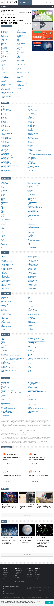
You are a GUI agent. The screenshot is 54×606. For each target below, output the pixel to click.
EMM (2, 211)
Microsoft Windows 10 (6, 169)
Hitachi (2, 69)
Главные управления (6, 349)
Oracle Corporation (5, 91)
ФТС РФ (29, 371)
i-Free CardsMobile (5, 145)
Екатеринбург (4, 396)
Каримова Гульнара (32, 256)
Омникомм (19, 75)
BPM (2, 199)
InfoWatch (3, 76)
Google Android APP (6, 138)
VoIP (2, 240)
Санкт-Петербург (31, 388)
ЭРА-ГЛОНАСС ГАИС (32, 169)
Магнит (3, 328)
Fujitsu (2, 67)
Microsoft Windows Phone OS (8, 171)
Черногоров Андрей (32, 284)
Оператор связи (31, 214)
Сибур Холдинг (31, 318)
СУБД (28, 228)
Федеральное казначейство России (36, 361)
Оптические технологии (33, 215)
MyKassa (29, 109)
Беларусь (3, 386)
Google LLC (3, 68)
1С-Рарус (3, 35)
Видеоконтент (30, 193)
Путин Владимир (31, 273)
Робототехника (31, 224)
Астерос (18, 56)
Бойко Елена (4, 273)
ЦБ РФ (28, 373)
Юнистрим (30, 329)
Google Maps (4, 141)
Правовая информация (10, 593)
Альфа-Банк (4, 310)
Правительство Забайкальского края (36, 341)
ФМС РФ (29, 362)
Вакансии (29, 574)
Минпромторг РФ (5, 363)
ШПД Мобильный (31, 247)
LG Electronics (4, 80)
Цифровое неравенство (33, 242)
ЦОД (28, 243)
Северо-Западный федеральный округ (36, 391)
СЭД (28, 231)
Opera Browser (31, 113)
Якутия (29, 412)
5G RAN (3, 194)
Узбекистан (30, 400)
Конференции (18, 570)
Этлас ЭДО (30, 170)
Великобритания (5, 387)
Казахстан (3, 402)
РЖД (28, 308)
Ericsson (3, 64)
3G (1, 185)
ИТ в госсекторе (25, 2)
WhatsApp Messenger (32, 133)
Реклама (29, 572)
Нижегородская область (7, 412)
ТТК (17, 89)
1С (1, 30)
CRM (2, 204)
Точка (28, 324)
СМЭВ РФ (29, 159)
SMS (2, 236)
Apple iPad (3, 116)
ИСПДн (29, 203)
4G (1, 186)
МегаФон (19, 71)
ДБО (28, 199)
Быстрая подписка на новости (12, 586)
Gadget (3, 214)
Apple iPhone (4, 118)
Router (2, 230)
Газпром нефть (5, 318)
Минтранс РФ (4, 365)
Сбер (28, 316)
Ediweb (3, 63)
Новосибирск (4, 414)
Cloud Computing (5, 202)
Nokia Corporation (5, 89)
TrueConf (19, 44)
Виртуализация (31, 194)
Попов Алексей (31, 272)
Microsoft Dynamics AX (6, 155)
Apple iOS (3, 114)
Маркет (17, 575)
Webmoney (19, 47)
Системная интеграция (33, 227)
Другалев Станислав (6, 280)
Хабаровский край (31, 404)
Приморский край (31, 383)
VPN (2, 242)
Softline (18, 38)
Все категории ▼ (25, 12)
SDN (2, 232)
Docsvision (3, 60)
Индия (2, 400)
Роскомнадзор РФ (31, 347)
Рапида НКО (30, 306)
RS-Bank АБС (30, 120)
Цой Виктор (30, 283)
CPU (2, 203)
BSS (2, 44)
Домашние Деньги (5, 322)
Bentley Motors (4, 298)
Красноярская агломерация (8, 408)
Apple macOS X (4, 125)
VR (1, 243)
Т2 (17, 87)
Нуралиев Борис (31, 267)
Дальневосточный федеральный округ (10, 390)
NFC (2, 223)
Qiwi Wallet (30, 117)
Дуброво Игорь (5, 281)
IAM (2, 218)
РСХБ (18, 80)
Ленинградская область (7, 410)
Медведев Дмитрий (32, 263)
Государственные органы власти (9, 351)
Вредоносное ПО (31, 198)
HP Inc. (2, 71)
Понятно (49, 602)
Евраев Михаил (5, 283)
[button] (47, 2)
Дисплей (29, 200)
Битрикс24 (30, 140)
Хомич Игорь (30, 281)
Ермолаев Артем (5, 285)
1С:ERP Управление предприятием (9, 106)
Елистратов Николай (6, 284)
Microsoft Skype (5, 166)
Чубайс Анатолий (31, 285)
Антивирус (30, 186)
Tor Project (30, 130)
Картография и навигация (33, 206)
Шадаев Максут (31, 287)
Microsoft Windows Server (7, 173)
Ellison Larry (4, 257)
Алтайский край (5, 383)
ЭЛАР (18, 93)
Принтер (29, 223)
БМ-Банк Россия (5, 313)
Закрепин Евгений (5, 287)
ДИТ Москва (4, 353)
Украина (29, 402)
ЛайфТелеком (20, 67)
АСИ (2, 343)
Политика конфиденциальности (12, 590)
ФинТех (29, 239)
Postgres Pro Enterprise (33, 114)
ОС (28, 216)
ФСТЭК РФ (29, 370)
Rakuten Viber (30, 118)
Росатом (18, 77)
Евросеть (3, 324)
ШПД (28, 246)
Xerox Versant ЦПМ (32, 136)
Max (36, 570)
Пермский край (5, 415)
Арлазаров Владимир (6, 268)
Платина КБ (30, 301)
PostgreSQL (30, 116)
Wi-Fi (2, 247)
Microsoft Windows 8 (6, 170)
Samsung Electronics (21, 32)
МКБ (28, 297)
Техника (17, 577)
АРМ (28, 187)
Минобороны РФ (5, 362)
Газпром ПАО (4, 320)
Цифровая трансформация (33, 240)
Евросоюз (3, 395)
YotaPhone (29, 137)
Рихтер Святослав (31, 275)
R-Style (18, 30)
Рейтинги (5, 574)
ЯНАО (28, 414)
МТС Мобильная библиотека (34, 150)
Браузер (29, 191)
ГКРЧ (2, 347)
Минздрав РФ (4, 354)
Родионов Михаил (31, 276)
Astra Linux (3, 128)
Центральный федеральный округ (35, 408)
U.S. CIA (3, 338)
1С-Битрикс (4, 32)
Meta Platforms (4, 83)
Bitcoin (2, 129)
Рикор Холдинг (20, 76)
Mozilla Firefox (30, 108)
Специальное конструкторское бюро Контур (22, 83)
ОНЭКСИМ (30, 300)
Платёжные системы (32, 222)
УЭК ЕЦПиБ (30, 162)
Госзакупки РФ (30, 142)
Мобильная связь (31, 210)
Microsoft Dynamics (5, 154)
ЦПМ (28, 244)
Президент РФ (30, 343)
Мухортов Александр (32, 264)
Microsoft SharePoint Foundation (9, 165)
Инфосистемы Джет (21, 63)
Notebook (3, 224)
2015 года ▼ (28, 23)
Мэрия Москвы (5, 373)
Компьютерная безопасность (34, 207)
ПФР (28, 345)
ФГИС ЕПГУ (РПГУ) (31, 163)
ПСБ (28, 305)
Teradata (19, 40)
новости (16, 422)
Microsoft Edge (4, 158)
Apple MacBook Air (5, 124)
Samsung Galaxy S (31, 126)
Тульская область (31, 399)
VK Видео (37, 574)
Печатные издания (19, 581)
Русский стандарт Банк (33, 314)
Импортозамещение (32, 202)
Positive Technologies (6, 96)
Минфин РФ (4, 366)
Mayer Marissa (4, 263)
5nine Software (4, 36)
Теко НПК (19, 88)
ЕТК (28, 148)
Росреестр (29, 349)
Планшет (29, 220)
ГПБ (2, 321)
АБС (28, 182)
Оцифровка (30, 219)
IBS (2, 75)
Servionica (19, 36)
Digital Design (4, 56)
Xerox (18, 48)
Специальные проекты (18, 573)
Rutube (37, 576)
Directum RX (4, 132)
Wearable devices (5, 246)
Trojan (2, 239)
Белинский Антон (5, 269)
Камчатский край (5, 403)
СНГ (28, 394)
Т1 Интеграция (20, 85)
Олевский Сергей (31, 268)
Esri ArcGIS (3, 134)
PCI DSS (3, 228)
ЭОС (18, 95)
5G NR (2, 191)
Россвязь (29, 350)
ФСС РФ (29, 367)
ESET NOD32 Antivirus (6, 133)
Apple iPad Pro (4, 117)
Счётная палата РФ (32, 353)
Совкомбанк (30, 320)
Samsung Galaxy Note (32, 125)
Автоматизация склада (33, 185)
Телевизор (30, 235)
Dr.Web (3, 61)
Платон (29, 153)
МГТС (18, 69)
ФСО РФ (29, 366)
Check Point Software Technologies (6, 47)
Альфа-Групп (4, 312)
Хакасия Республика (32, 406)
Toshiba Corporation (21, 43)
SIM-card (3, 235)
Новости (5, 570)
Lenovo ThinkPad (5, 146)
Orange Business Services (7, 92)
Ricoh (18, 31)
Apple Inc (3, 40)
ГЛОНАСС (29, 141)
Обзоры (5, 576)
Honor (2, 144)
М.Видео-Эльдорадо (6, 326)
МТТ (18, 73)
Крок (18, 65)
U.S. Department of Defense (7, 339)
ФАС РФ (29, 357)
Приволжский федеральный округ (35, 382)
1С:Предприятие (5, 109)
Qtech (2, 97)
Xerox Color (30, 134)
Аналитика (5, 572)
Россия (29, 386)
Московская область (6, 411)
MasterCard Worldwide (6, 301)
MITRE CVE (29, 106)
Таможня (29, 354)
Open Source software (6, 226)
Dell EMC (3, 55)
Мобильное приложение (33, 211)
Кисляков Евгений (31, 259)
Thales (18, 42)
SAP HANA (29, 129)
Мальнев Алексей (31, 261)
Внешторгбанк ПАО (6, 314)
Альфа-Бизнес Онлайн (32, 138)
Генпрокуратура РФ (6, 345)
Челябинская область (32, 411)
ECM (2, 210)
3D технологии (4, 183)
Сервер (29, 226)
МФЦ (2, 371)
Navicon (3, 87)
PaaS (2, 227)
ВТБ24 (2, 317)
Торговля (29, 238)
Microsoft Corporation (6, 84)
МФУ (28, 212)
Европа (3, 391)
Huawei (3, 72)
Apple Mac (3, 121)
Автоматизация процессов (33, 183)
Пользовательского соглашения (9, 604)
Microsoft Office (5, 162)
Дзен (36, 580)
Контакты (29, 576)
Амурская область (5, 384)
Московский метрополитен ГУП (8, 370)
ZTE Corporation (20, 52)
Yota (18, 51)
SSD (2, 238)
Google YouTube (5, 142)
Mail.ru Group (4, 149)
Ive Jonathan (4, 259)
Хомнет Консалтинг (21, 91)
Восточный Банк (5, 316)
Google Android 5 (5, 137)
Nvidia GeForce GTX (32, 110)
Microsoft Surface (5, 167)
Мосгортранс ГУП (5, 369)
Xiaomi (18, 49)
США (28, 395)
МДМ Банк (3, 329)
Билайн (18, 59)
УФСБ (28, 355)
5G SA (2, 195)
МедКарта (29, 149)
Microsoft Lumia (5, 161)
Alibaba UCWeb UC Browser (7, 112)
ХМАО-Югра (30, 407)
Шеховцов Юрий (31, 288)
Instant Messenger (5, 219)
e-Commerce (4, 208)
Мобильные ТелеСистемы (23, 72)
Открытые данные (31, 218)
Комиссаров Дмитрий (32, 260)
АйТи (18, 55)
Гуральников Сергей (6, 279)
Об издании (30, 570)
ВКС (28, 195)
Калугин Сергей (5, 288)
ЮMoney (29, 171)
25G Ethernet (4, 182)
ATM (2, 197)
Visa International (5, 308)
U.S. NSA (3, 342)
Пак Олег (29, 271)
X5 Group (3, 309)
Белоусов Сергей (5, 271)
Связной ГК (30, 317)
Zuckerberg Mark (5, 265)
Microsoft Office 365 (6, 163)
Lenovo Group (4, 79)
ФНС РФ (29, 363)
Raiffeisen (3, 305)
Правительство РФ (31, 342)
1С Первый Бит (5, 31)
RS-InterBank (30, 121)
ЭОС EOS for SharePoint (33, 166)
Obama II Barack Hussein (7, 264)
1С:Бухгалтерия (5, 108)
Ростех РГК (19, 79)
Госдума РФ (4, 350)
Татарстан (29, 396)
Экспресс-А (30, 165)
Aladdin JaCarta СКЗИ (6, 110)
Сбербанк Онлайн (31, 158)
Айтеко (18, 53)
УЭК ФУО (29, 326)
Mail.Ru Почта (4, 150)
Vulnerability (4, 244)
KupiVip (3, 300)
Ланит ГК (19, 68)
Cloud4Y (3, 52)
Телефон (29, 236)
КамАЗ (2, 325)
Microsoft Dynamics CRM (7, 157)
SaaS (2, 231)
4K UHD (3, 187)
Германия (3, 388)
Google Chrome (4, 140)
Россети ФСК (30, 312)
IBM (2, 73)
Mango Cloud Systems (6, 151)
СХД (28, 230)
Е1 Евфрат (29, 146)
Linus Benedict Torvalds (6, 261)
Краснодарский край (6, 406)
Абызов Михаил (5, 267)
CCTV (2, 200)
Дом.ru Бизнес (31, 145)
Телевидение (30, 232)
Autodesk (3, 42)
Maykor (3, 81)
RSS (6, 588)
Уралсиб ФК (30, 325)
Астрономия (30, 189)
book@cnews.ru (22, 434)
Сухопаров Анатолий (32, 279)
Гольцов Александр (6, 277)
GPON (2, 216)
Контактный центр (32, 208)
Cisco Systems (4, 49)
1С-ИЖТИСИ (4, 34)
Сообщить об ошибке (10, 591)
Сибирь (29, 392)
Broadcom (3, 43)
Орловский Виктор (32, 269)
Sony (18, 39)
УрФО (28, 403)
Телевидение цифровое (33, 234)
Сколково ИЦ (30, 351)
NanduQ (3, 302)
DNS (2, 207)
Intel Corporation (5, 77)
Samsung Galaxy (31, 122)
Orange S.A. (4, 93)
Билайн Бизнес (20, 60)
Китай (2, 404)
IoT (2, 220)
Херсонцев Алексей (32, 280)
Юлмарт (29, 328)
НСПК (28, 298)
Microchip (3, 222)
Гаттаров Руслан (5, 276)
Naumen (3, 85)
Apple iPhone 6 (4, 120)
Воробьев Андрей (5, 275)
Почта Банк (30, 302)
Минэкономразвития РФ (7, 367)
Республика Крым (31, 384)
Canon (2, 45)
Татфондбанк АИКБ (32, 322)
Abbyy (2, 38)
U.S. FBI (3, 341)
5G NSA (3, 193)
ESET (2, 65)
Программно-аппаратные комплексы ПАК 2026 (42, 27)
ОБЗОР (34, 10)
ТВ (15, 579)
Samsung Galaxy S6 (32, 128)
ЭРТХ (18, 96)
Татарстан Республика (32, 398)
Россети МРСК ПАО (32, 310)
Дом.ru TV (29, 144)
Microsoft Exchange (5, 159)
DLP (2, 206)
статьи (33, 422)
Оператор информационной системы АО (37, 151)
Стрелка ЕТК (30, 161)
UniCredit (3, 306)
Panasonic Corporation (6, 95)
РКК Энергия (30, 309)
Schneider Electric (21, 35)
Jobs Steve (3, 260)
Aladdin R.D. (4, 39)
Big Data (3, 198)
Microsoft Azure (5, 153)
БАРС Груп (19, 57)
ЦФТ (18, 92)
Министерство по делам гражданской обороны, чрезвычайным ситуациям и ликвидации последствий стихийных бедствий (12, 360)
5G (1, 189)
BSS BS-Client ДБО (5, 130)
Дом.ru (18, 61)
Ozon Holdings (4, 304)
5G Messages (4, 190)
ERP (2, 212)
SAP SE (18, 34)
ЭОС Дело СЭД (30, 167)
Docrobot (3, 59)
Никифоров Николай (32, 265)
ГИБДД (2, 346)
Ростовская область (32, 387)
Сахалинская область (32, 390)
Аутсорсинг (30, 190)
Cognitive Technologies (6, 53)
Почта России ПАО (31, 304)
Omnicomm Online (31, 112)
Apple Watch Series (5, 126)
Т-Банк (29, 321)
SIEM (2, 234)
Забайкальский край (6, 398)
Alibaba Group (4, 297)
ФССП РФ (29, 369)
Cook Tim (3, 256)
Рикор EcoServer (31, 157)
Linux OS (3, 148)
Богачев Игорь (4, 272)
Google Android (5, 136)
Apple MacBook (4, 122)
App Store (3, 113)
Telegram (37, 578)
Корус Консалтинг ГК (22, 64)
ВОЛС (28, 197)
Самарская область (5, 382)
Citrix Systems (4, 51)
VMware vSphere (31, 132)
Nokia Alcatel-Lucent (6, 88)
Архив (4, 578)
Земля (2, 399)
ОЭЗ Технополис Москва (33, 338)
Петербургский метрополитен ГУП (35, 339)
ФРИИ (28, 365)
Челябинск (30, 410)
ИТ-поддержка (30, 204)
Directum (3, 57)
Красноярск (4, 407)
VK (17, 45)
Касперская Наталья (32, 257)
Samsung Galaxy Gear (32, 124)
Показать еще (27, 515)
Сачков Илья (30, 277)
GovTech (3, 215)
